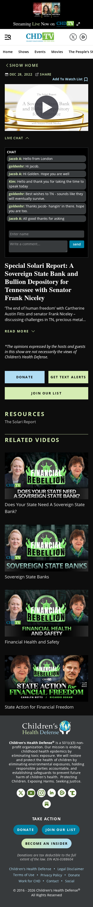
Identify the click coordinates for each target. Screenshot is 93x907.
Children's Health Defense (30, 869)
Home (8, 51)
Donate (24, 377)
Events (40, 51)
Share (46, 74)
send (77, 244)
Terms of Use (23, 875)
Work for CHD (29, 881)
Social (69, 881)
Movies (57, 51)
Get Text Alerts (68, 377)
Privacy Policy (51, 875)
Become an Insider (46, 843)
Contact (52, 881)
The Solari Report (20, 421)
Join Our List (46, 393)
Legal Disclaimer (70, 869)
